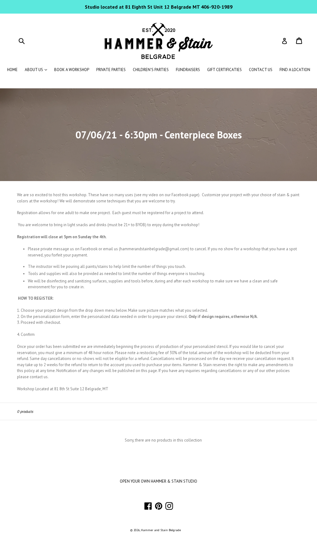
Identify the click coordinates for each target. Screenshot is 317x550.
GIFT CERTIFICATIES (224, 69)
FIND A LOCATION (295, 69)
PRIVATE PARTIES (111, 69)
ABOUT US (37, 69)
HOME (12, 69)
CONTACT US (260, 69)
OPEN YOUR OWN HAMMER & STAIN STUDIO (158, 481)
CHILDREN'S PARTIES (151, 69)
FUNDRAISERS (188, 69)
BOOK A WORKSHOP (71, 69)
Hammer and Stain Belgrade (161, 530)
